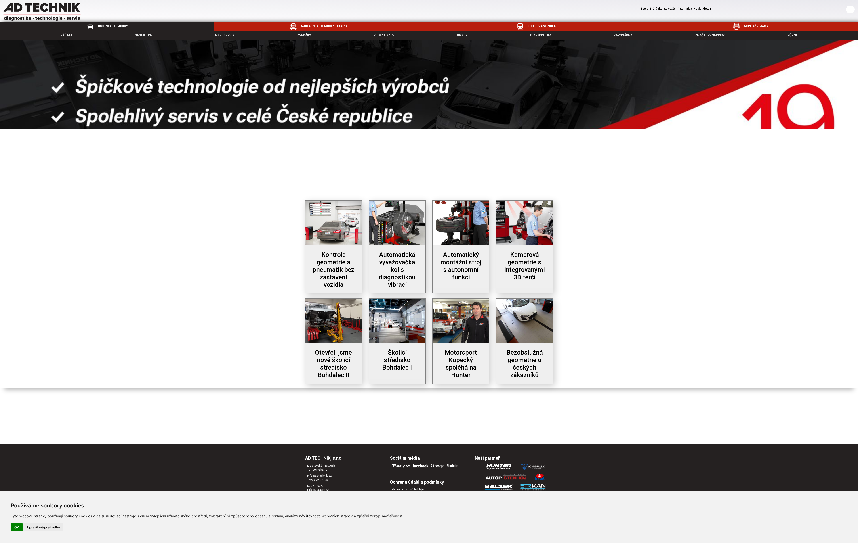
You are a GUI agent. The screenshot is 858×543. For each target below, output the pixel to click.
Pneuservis (224, 35)
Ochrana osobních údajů (408, 489)
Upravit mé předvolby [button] (43, 527)
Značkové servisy (710, 35)
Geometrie (144, 35)
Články (657, 8)
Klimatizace (384, 35)
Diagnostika (540, 35)
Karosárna (623, 35)
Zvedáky (304, 35)
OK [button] (16, 527)
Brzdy (462, 35)
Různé (792, 35)
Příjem (66, 35)
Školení (646, 8)
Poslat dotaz (702, 8)
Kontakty (686, 8)
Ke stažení (671, 8)
